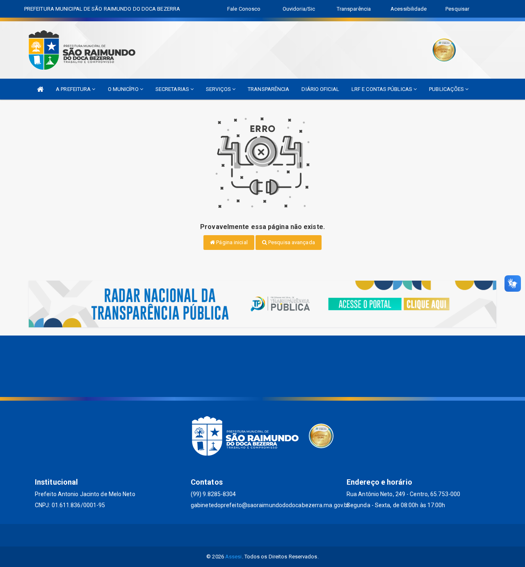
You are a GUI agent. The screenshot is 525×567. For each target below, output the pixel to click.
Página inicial (231, 242)
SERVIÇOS (219, 89)
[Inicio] (40, 89)
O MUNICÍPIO (124, 89)
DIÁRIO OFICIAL (320, 89)
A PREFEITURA (74, 89)
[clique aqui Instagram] (272, 535)
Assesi (233, 556)
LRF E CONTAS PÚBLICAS (382, 89)
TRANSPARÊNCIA (268, 89)
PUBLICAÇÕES (447, 89)
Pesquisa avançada (291, 242)
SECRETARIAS (172, 89)
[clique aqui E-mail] (253, 535)
